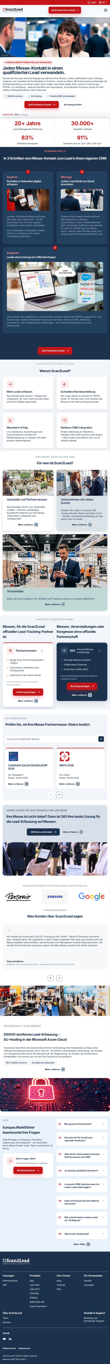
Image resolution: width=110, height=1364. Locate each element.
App (32, 1280)
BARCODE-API (37, 1302)
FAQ (59, 1289)
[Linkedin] (10, 1339)
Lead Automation (38, 1306)
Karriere (7, 1322)
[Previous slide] (51, 978)
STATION (34, 1293)
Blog (59, 1280)
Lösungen (8, 1275)
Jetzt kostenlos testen (39, 104)
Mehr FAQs (79, 1244)
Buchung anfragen (26, 692)
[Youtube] (4, 1339)
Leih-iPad (34, 1285)
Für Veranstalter (93, 1275)
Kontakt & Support (94, 1313)
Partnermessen (10, 1280)
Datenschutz (9, 1348)
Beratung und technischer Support (94, 1319)
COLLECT (35, 1289)
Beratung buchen (73, 104)
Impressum (24, 1348)
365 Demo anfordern (41, 832)
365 (5, 1285)
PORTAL (34, 1297)
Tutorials (61, 1285)
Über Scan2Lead (12, 1313)
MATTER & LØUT (18, 1359)
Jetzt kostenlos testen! (63, 10)
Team (5, 1318)
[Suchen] (101, 739)
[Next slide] (59, 795)
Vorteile (87, 1280)
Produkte (35, 1275)
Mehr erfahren (25, 524)
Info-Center (63, 1275)
